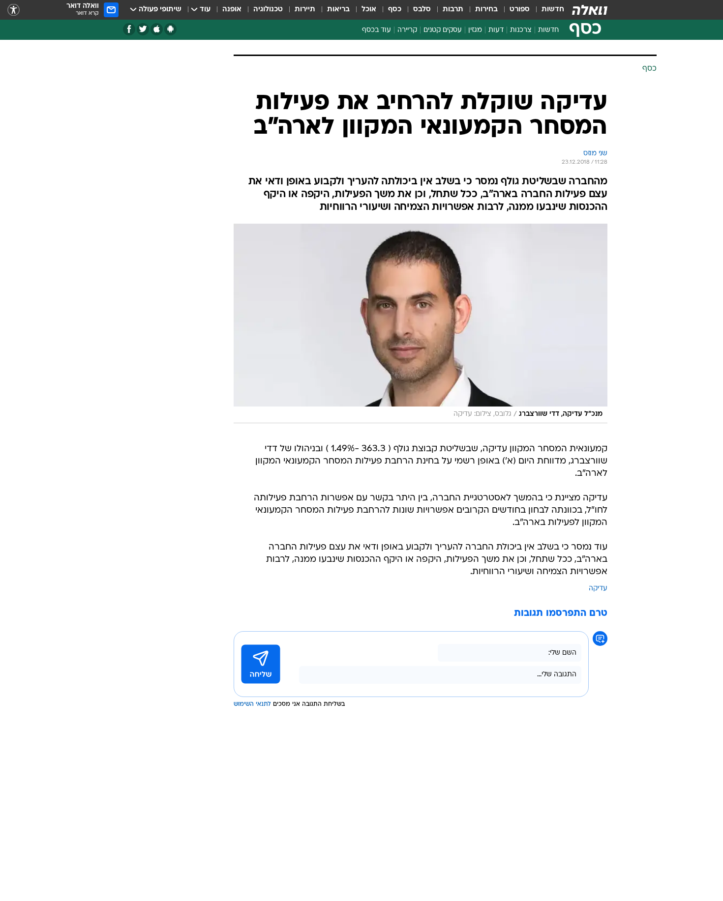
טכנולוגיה (268, 9)
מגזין (475, 30)
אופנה (231, 9)
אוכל (369, 9)
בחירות (486, 9)
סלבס (422, 9)
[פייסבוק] (129, 29)
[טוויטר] (143, 29)
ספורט (520, 9)
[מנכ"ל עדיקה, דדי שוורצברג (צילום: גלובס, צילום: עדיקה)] (420, 323)
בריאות (338, 9)
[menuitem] (547, 9)
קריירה (407, 30)
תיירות (305, 9)
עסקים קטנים (442, 30)
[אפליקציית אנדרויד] (170, 29)
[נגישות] (13, 10)
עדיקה (598, 588)
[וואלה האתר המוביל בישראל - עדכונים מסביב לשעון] (589, 10)
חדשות (553, 9)
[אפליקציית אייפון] (157, 29)
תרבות (453, 9)
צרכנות (521, 30)
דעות (496, 30)
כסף (394, 9)
